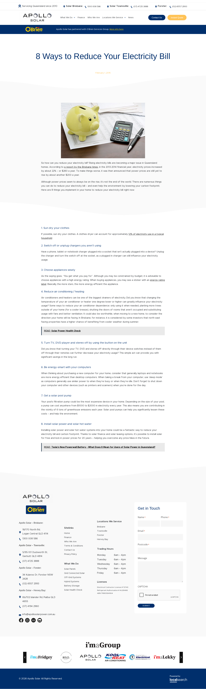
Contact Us (69, 550)
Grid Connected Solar (74, 573)
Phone (165, 517)
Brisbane (101, 527)
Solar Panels (70, 569)
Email (141, 530)
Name (141, 517)
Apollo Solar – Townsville (31, 545)
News (131, 18)
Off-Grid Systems (72, 577)
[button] (24, 657)
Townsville (102, 531)
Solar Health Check (73, 590)
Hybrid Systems (71, 582)
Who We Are (93, 18)
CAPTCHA (143, 586)
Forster (100, 535)
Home (67, 533)
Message (142, 558)
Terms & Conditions (73, 546)
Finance (81, 18)
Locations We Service (112, 18)
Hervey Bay (102, 539)
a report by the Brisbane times (81, 167)
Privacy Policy (70, 554)
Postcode (143, 544)
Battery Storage (72, 586)
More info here (116, 29)
